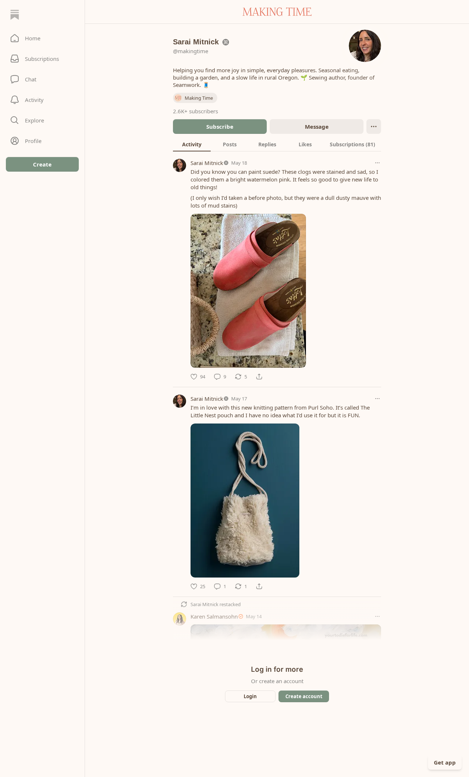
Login (250, 696)
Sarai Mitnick (207, 162)
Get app (445, 762)
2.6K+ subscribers (195, 111)
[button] (42, 38)
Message (317, 126)
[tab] (192, 144)
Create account (303, 696)
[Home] (14, 14)
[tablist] (277, 144)
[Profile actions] (373, 126)
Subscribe (219, 126)
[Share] (259, 376)
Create (42, 164)
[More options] (377, 163)
